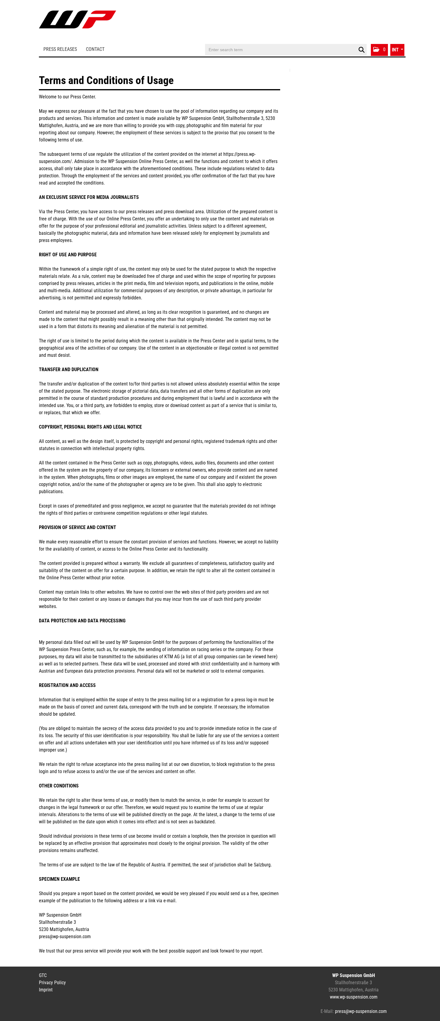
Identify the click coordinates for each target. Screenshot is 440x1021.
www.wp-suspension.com (353, 997)
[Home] (77, 21)
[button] (379, 50)
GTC (43, 975)
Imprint (46, 990)
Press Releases (60, 49)
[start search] (361, 49)
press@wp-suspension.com (361, 1011)
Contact (95, 49)
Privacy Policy (52, 982)
